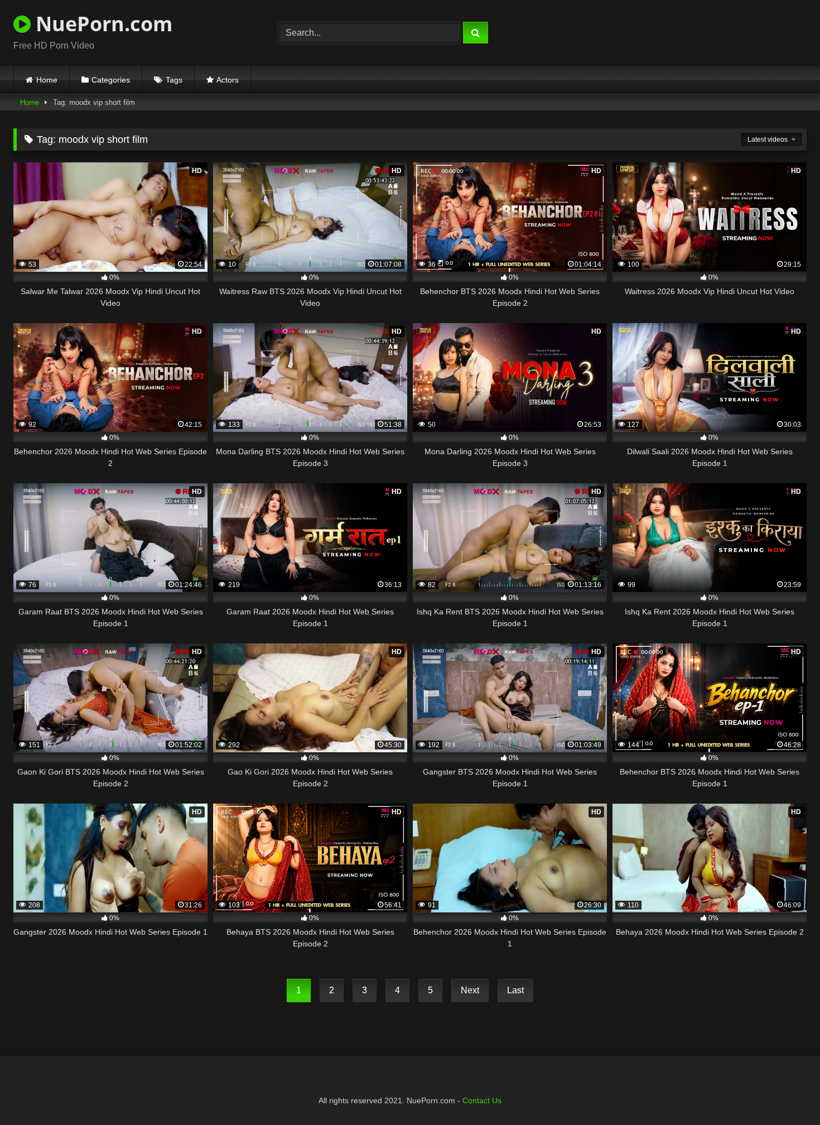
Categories (110, 79)
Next (470, 990)
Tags (174, 79)
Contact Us (481, 1100)
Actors (227, 79)
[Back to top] (785, 1092)
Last (515, 990)
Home (46, 79)
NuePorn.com (101, 23)
